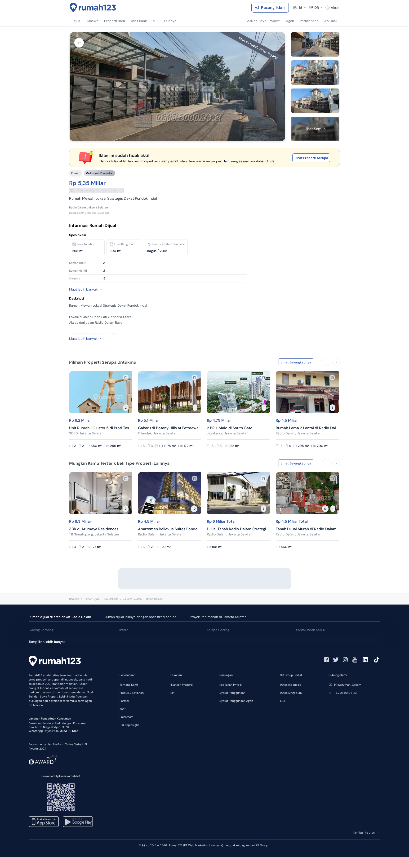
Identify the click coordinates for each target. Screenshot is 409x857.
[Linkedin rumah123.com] (365, 659)
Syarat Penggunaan (232, 693)
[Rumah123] (93, 7)
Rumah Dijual (92, 599)
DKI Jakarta (111, 599)
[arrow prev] (325, 362)
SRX (282, 701)
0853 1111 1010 (69, 731)
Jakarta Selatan (132, 599)
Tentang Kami (129, 685)
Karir (122, 709)
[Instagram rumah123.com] (345, 660)
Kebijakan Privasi (230, 685)
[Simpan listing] (126, 377)
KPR (172, 693)
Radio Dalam (154, 599)
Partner (124, 701)
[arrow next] (336, 362)
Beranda (74, 599)
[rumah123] (55, 661)
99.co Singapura (291, 693)
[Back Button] (79, 42)
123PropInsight (129, 725)
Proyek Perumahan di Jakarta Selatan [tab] (218, 617)
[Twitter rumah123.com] (336, 660)
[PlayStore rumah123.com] (78, 821)
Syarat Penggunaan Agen (236, 701)
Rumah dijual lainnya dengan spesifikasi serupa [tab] (140, 617)
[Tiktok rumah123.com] (376, 659)
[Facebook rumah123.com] (326, 660)
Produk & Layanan (132, 693)
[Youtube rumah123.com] (355, 660)
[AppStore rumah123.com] (44, 821)
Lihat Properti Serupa (311, 158)
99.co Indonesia (290, 685)
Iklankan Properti (181, 685)
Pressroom (126, 717)
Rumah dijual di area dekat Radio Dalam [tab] (60, 617)
